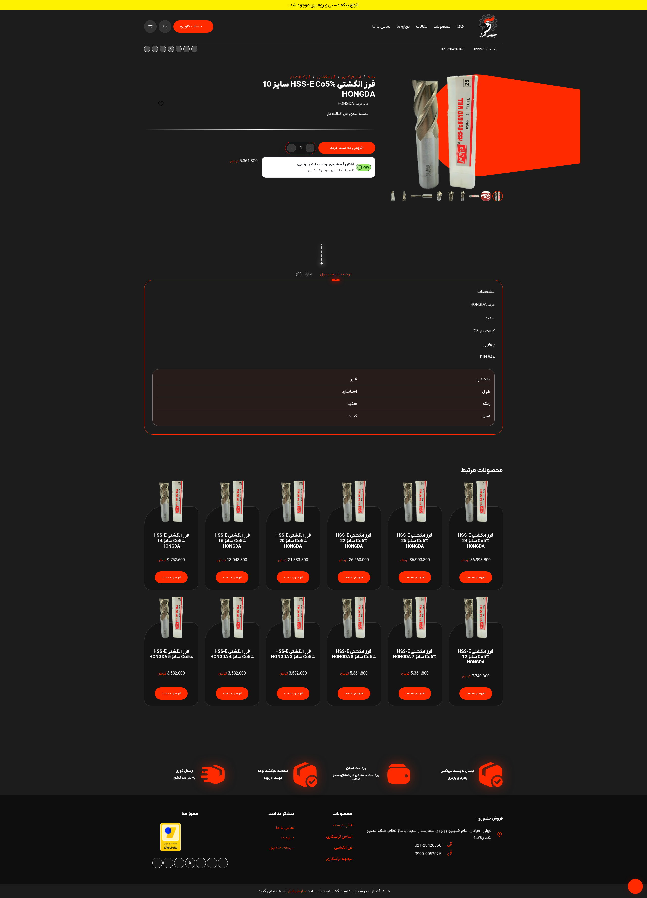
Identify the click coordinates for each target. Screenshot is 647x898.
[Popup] (165, 26)
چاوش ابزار (297, 891)
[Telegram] (147, 49)
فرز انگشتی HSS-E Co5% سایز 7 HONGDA (415, 654)
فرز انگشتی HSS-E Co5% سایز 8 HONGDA (354, 654)
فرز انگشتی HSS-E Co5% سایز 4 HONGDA (232, 654)
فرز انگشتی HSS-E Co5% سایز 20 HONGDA (293, 541)
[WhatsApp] (186, 49)
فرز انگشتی (326, 77)
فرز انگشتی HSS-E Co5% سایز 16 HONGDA (232, 541)
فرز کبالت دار (300, 77)
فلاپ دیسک (343, 825)
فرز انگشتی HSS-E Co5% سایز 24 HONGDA (475, 541)
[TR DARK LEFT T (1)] (488, 26)
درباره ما (287, 838)
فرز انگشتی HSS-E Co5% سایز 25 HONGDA (414, 541)
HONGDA (346, 103)
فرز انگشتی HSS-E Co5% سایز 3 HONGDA (293, 654)
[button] (395, 82)
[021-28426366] (447, 845)
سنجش (148, 103)
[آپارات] (155, 49)
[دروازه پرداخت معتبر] (170, 850)
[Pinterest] (179, 49)
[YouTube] (163, 49)
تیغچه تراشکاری (339, 858)
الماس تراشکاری (339, 836)
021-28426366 (428, 845)
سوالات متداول (281, 848)
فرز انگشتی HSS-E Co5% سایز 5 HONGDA (171, 654)
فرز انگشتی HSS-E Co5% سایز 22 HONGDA (354, 541)
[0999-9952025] (447, 854)
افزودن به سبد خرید (346, 147)
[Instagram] (194, 49)
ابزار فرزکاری (351, 77)
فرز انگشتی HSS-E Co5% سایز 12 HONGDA (475, 657)
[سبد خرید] (150, 26)
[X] (171, 49)
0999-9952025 (428, 854)
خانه (371, 77)
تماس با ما (285, 827)
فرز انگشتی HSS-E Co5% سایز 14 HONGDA (171, 541)
